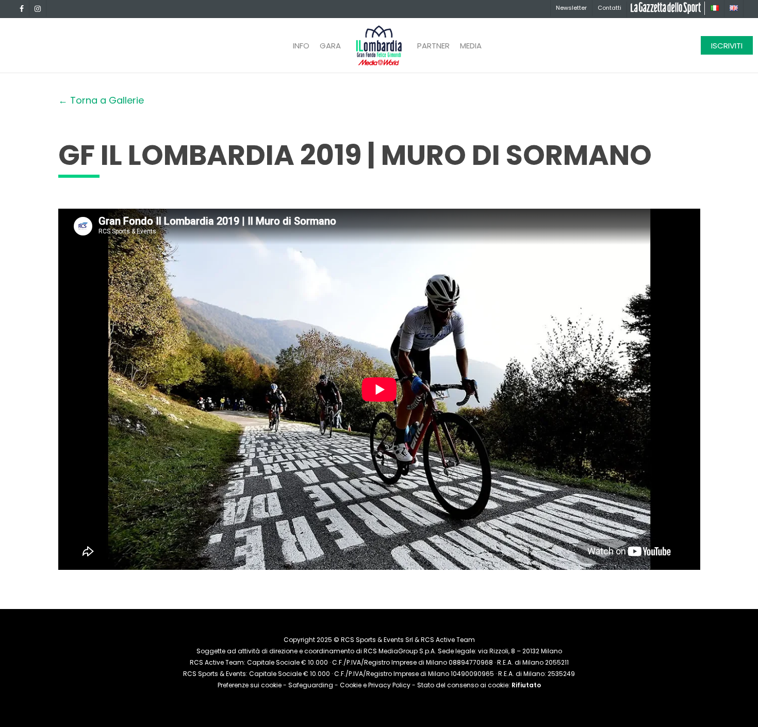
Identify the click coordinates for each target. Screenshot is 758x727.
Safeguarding (310, 685)
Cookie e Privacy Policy (375, 685)
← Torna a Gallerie (101, 100)
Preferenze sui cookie (250, 685)
